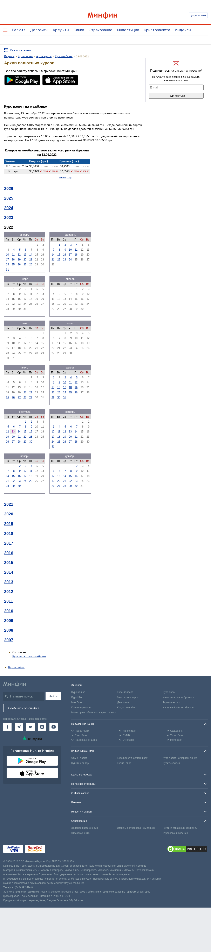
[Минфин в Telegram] (19, 727)
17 (7, 259)
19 (19, 259)
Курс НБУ (76, 697)
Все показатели (20, 50)
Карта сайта (16, 667)
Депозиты (39, 30)
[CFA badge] (56, 849)
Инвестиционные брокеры (178, 697)
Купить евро (124, 763)
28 (30, 264)
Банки (79, 30)
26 (19, 264)
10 (7, 254)
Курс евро (169, 692)
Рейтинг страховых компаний (180, 827)
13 (24, 254)
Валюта (19, 30)
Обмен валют (79, 758)
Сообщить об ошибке (23, 708)
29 (30, 397)
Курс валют (78, 692)
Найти (53, 696)
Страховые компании (175, 833)
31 (7, 269)
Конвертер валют (81, 707)
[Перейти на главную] (106, 15)
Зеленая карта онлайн (84, 827)
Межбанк (76, 702)
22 (58, 259)
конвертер (65, 177)
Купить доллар (80, 763)
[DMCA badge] (187, 849)
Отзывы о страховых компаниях (136, 827)
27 (24, 264)
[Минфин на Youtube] (53, 727)
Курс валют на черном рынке (180, 758)
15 (58, 254)
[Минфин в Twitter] (30, 727)
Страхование (101, 30)
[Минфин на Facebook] (7, 727)
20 (24, 259)
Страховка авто (80, 833)
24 (7, 264)
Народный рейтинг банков (178, 707)
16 (64, 254)
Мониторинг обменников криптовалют (93, 712)
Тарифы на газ (171, 702)
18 (13, 259)
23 (64, 259)
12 (19, 254)
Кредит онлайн (126, 707)
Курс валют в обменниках (132, 758)
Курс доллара (125, 692)
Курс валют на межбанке (29, 656)
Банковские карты (127, 697)
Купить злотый (171, 763)
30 (58, 397)
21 (30, 259)
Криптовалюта (157, 30)
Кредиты (61, 30)
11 (13, 254)
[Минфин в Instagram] (42, 727)
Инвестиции (128, 30)
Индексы (183, 30)
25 (13, 264)
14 (30, 254)
